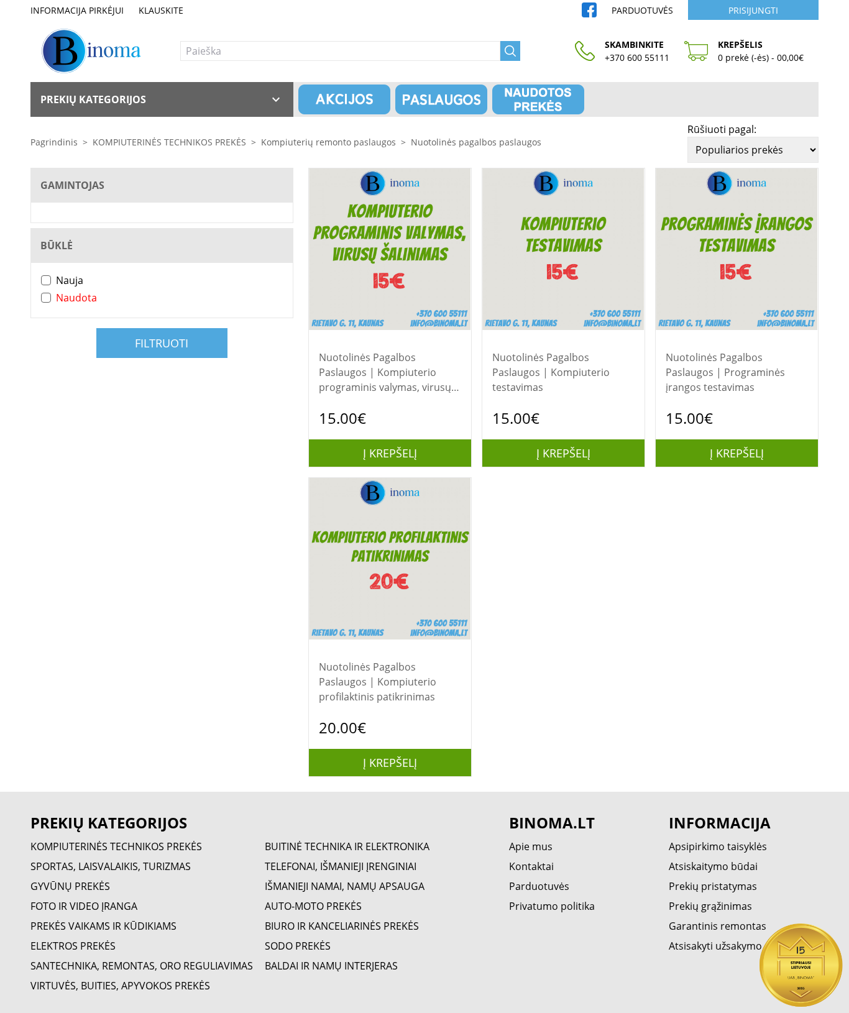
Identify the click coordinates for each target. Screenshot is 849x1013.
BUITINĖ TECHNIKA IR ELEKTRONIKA (347, 846)
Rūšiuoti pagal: (721, 129)
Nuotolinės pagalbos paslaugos (476, 142)
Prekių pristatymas (713, 886)
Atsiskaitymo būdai (713, 866)
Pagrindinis (54, 142)
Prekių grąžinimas (710, 906)
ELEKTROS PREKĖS (73, 946)
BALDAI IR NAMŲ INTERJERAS (331, 966)
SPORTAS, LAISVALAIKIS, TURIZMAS (110, 866)
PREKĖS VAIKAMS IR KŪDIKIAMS (103, 926)
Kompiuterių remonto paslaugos (328, 142)
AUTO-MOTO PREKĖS (313, 906)
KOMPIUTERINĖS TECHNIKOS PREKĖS (169, 142)
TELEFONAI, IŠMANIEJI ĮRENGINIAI (340, 866)
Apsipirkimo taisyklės (718, 846)
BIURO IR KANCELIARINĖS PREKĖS (342, 926)
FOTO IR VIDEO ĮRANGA (83, 906)
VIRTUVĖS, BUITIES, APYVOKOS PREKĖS (120, 985)
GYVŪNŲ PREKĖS (70, 886)
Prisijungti (753, 10)
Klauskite (161, 10)
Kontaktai (531, 866)
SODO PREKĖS (298, 946)
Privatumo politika (552, 906)
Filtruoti (161, 343)
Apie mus (531, 846)
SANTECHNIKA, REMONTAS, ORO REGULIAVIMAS (141, 966)
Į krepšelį (390, 453)
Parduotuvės (642, 10)
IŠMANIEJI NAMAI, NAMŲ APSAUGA (344, 886)
